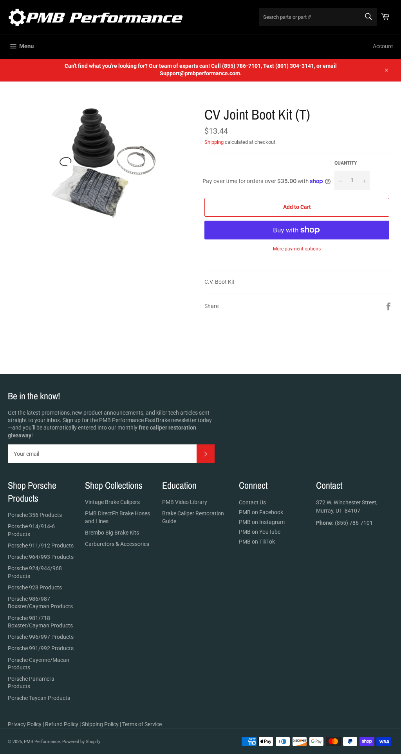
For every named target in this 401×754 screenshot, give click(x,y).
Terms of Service (142, 724)
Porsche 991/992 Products (41, 648)
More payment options (297, 249)
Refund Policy (61, 724)
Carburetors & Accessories (117, 544)
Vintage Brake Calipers (112, 502)
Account (383, 46)
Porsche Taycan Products (39, 698)
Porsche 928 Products (35, 587)
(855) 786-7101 (344, 523)
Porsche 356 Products (35, 515)
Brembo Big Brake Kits (112, 532)
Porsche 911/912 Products (41, 545)
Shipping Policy (100, 724)
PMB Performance (42, 741)
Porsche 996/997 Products (41, 637)
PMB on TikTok (257, 541)
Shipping (214, 142)
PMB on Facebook (261, 512)
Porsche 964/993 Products (41, 557)
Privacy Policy (25, 724)
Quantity (345, 163)
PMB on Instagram (262, 522)
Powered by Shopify (81, 741)
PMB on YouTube (259, 532)
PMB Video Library (184, 502)
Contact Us (252, 502)
